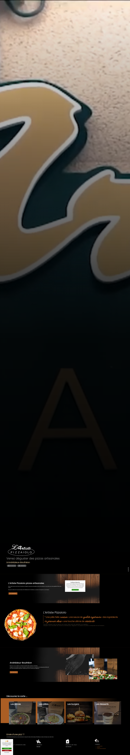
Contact (87, 1)
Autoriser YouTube (75, 589)
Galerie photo (71, 1)
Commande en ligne (79, 1)
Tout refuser (7, 750)
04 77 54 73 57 (12, 565)
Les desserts (64, 1)
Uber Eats (38, 746)
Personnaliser (6, 752)
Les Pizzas (47, 1)
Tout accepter (6, 748)
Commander (22, 565)
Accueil (41, 1)
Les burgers (58, 1)
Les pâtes (52, 1)
